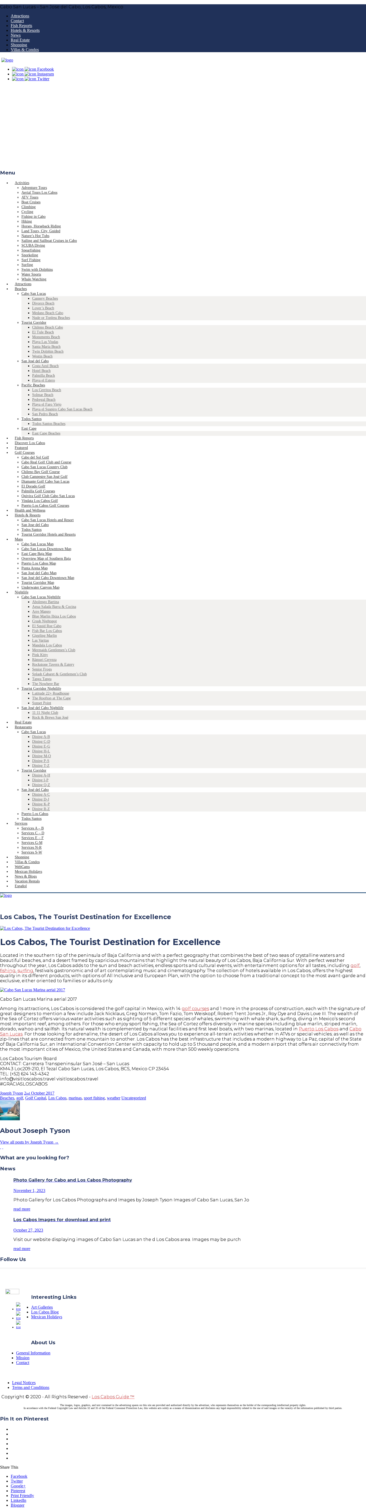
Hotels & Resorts (25, 30)
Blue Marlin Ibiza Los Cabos (54, 616)
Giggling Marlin (44, 636)
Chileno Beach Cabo (47, 327)
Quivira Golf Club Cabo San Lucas (48, 496)
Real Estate (20, 40)
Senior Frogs (42, 669)
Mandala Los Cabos (47, 645)
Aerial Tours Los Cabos (39, 193)
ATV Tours (29, 197)
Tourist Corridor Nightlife (41, 689)
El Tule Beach (43, 332)
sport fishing (94, 1098)
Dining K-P (41, 804)
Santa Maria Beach (46, 347)
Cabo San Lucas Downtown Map (46, 549)
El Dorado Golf (33, 486)
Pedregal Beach (43, 400)
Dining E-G (41, 746)
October (38, 1093)
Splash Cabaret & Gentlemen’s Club (59, 674)
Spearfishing (30, 250)
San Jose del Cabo (35, 525)
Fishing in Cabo (33, 217)
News (16, 35)
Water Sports (31, 274)
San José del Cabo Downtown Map (47, 578)
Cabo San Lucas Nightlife (41, 597)
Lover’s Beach (43, 308)
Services (21, 823)
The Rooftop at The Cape (51, 698)
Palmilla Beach (43, 376)
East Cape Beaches (46, 433)
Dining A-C (41, 795)
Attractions (20, 16)
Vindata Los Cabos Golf (39, 501)
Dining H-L (41, 751)
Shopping (19, 45)
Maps (19, 539)
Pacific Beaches (33, 385)
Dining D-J (40, 799)
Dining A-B (41, 737)
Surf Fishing (30, 260)
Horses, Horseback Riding (41, 226)
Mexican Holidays (46, 1317)
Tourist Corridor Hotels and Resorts (48, 534)
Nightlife (21, 592)
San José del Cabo (35, 361)
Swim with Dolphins (37, 270)
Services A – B (32, 828)
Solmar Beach (42, 395)
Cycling (27, 212)
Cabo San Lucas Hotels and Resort (47, 520)
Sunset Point (41, 703)
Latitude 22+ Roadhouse (50, 693)
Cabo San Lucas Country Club (44, 467)
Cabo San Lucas (33, 294)
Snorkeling (29, 255)
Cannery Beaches (45, 298)
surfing (25, 970)
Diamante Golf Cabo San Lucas (45, 481)
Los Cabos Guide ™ (113, 1396)
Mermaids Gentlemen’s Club (53, 650)
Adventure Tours (34, 188)
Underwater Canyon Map (40, 587)
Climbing (28, 207)
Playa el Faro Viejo (46, 404)
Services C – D (32, 833)
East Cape (28, 428)
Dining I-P (40, 780)
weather (113, 1098)
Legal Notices (24, 1382)
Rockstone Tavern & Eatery (53, 664)
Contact (17, 20)
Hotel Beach (41, 371)
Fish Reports (21, 25)
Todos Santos (31, 419)
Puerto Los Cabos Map (38, 563)
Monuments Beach (46, 337)
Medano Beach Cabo (47, 313)
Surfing (27, 265)
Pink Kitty (40, 655)
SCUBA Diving (33, 245)
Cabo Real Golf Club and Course (46, 462)
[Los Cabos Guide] (7, 60)
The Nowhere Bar (45, 684)
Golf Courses (25, 453)
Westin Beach (42, 356)
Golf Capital (35, 1098)
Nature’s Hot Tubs (35, 236)
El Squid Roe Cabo (46, 626)
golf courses (195, 1008)
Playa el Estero (43, 380)
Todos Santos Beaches (48, 424)
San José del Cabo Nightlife (42, 708)
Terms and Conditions (30, 1387)
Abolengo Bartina (45, 602)
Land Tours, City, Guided (40, 231)
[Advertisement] (183, 127)
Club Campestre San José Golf (44, 477)
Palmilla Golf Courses (38, 491)
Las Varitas (40, 640)
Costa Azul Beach (45, 366)
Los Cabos (57, 1098)
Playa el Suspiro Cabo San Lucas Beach (62, 409)
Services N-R (31, 847)
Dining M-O (41, 756)
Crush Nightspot (44, 621)
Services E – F (32, 838)
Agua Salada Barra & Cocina (54, 607)
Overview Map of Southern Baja (46, 559)
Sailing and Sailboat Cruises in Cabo (49, 241)
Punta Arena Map (34, 568)
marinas (75, 1098)
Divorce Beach (43, 303)
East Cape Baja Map (36, 554)
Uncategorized (133, 1098)
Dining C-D (41, 742)
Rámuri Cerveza (44, 660)
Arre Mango (41, 612)
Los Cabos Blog (45, 1312)
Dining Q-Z (41, 785)
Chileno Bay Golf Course (40, 472)
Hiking (26, 221)
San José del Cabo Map (39, 573)
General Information (33, 1353)
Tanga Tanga (41, 679)
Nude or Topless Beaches (51, 318)
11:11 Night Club (45, 713)
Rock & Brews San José (50, 717)
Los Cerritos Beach (46, 390)
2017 (50, 1093)
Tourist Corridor (33, 323)
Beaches (21, 289)
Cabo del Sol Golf (35, 457)
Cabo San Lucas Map (37, 544)
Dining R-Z (41, 809)
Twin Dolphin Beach (48, 351)
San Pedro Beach (45, 414)
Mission (22, 1357)
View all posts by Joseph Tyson (29, 1142)
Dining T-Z (41, 766)
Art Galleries (42, 1307)
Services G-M (31, 843)
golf (355, 965)
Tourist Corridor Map (37, 583)
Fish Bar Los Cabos (47, 631)
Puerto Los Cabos (34, 814)
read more (21, 1209)
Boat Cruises (30, 202)
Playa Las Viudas (45, 342)
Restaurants (23, 727)
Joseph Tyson (11, 1093)
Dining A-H (41, 775)
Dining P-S (40, 761)
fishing (8, 970)
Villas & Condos (25, 49)
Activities (22, 183)
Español (21, 886)
